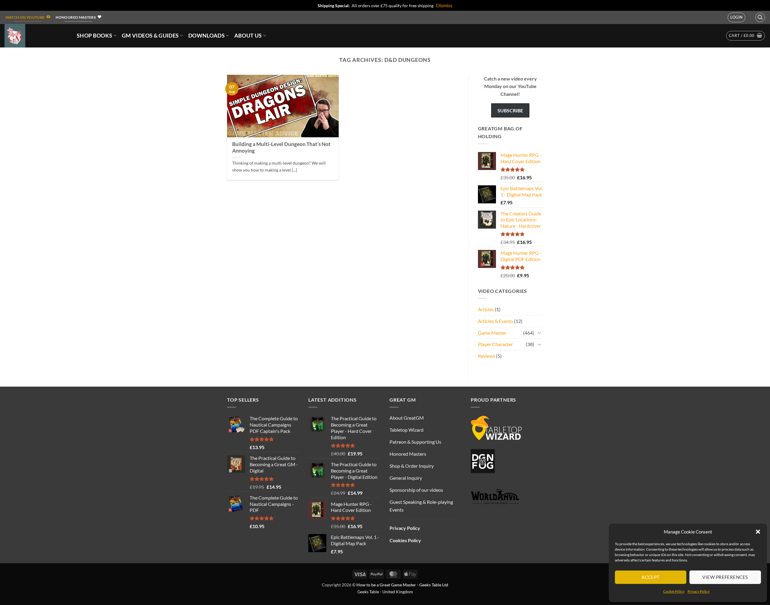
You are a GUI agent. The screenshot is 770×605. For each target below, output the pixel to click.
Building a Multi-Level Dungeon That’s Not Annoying (281, 147)
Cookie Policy (674, 591)
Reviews (486, 356)
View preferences (725, 577)
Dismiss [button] (444, 5)
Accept (651, 577)
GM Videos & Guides (150, 35)
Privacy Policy (699, 591)
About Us (248, 35)
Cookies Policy (405, 540)
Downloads (206, 35)
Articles (486, 309)
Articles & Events (495, 321)
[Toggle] (539, 332)
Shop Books (94, 35)
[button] (758, 532)
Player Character (495, 344)
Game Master (492, 333)
